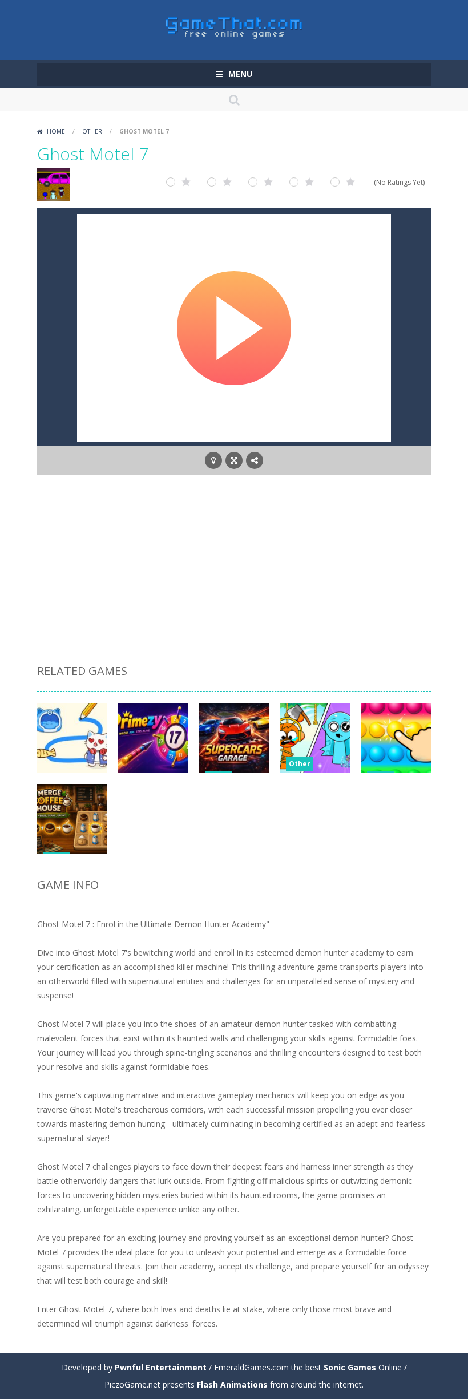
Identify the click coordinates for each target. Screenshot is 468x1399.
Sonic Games (350, 1367)
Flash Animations (232, 1384)
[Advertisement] (234, 571)
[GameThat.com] (234, 24)
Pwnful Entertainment (161, 1367)
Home (56, 131)
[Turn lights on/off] (213, 460)
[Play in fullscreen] (234, 460)
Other (92, 131)
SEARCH (234, 99)
